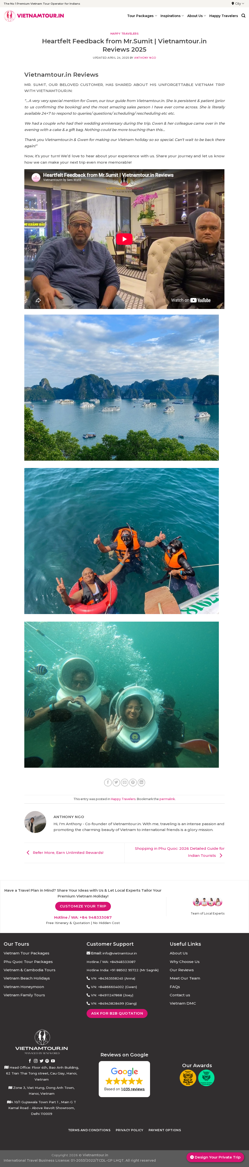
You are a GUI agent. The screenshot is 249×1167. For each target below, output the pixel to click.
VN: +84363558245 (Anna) (113, 978)
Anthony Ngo (145, 57)
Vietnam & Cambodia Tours (29, 970)
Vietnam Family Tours (24, 995)
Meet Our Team (185, 978)
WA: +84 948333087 (91, 917)
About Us (179, 953)
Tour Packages (140, 16)
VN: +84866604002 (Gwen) (114, 987)
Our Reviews (182, 970)
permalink (167, 799)
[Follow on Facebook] (30, 1061)
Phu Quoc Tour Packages (28, 961)
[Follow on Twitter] (42, 1061)
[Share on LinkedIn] (141, 782)
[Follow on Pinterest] (47, 1061)
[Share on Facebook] (108, 782)
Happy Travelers (223, 16)
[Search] (243, 15)
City (238, 3)
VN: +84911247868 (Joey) (112, 995)
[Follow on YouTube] (53, 1061)
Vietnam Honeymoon (24, 986)
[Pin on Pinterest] (133, 782)
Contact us (180, 995)
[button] (124, 1079)
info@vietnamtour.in (120, 953)
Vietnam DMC (183, 1003)
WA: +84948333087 (118, 962)
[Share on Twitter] (116, 782)
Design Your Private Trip (217, 1157)
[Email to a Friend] (124, 782)
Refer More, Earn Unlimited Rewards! (67, 852)
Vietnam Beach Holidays (27, 978)
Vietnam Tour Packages (26, 953)
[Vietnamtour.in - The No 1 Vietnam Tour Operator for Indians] (34, 16)
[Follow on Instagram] (36, 1061)
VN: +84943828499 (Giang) (114, 1003)
